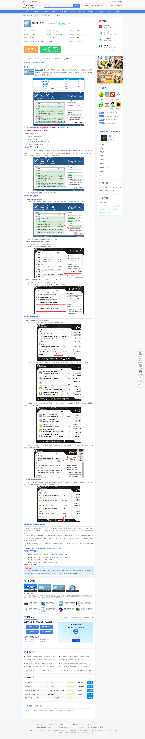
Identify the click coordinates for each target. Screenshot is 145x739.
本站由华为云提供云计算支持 (85, 732)
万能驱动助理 (36, 62)
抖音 (112, 5)
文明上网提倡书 (63, 727)
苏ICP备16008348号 (70, 730)
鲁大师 (105, 119)
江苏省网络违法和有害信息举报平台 (97, 727)
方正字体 (110, 119)
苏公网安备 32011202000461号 (85, 730)
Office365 (93, 5)
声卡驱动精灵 (113, 209)
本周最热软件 (104, 132)
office (105, 123)
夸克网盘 (109, 123)
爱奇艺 (111, 116)
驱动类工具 (44, 62)
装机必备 (100, 11)
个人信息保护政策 (79, 727)
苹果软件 (54, 11)
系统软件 (72, 11)
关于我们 (51, 724)
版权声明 (63, 724)
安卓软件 (45, 11)
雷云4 (110, 136)
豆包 (115, 5)
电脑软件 (36, 11)
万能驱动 (35, 710)
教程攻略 (90, 11)
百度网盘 (32, 128)
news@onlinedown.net (71, 732)
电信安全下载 (33, 626)
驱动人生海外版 (104, 167)
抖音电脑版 (106, 116)
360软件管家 (107, 99)
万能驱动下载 (52, 710)
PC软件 (37, 15)
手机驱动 (112, 190)
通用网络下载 (30, 641)
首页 (26, 11)
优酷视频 (116, 116)
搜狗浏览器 (120, 5)
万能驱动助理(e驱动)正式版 (32, 690)
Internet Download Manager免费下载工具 (46, 88)
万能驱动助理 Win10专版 (31, 694)
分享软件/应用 (89, 617)
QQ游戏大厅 (113, 109)
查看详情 (90, 682)
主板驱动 (101, 190)
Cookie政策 (75, 724)
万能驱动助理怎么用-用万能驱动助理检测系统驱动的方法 (40, 660)
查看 (79, 81)
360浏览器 (100, 5)
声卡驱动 (112, 187)
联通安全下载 (47, 631)
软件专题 (81, 11)
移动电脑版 (63, 11)
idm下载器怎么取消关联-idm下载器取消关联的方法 (39, 670)
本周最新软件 (115, 132)
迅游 (116, 112)
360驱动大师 (45, 86)
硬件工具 (50, 15)
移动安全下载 (33, 631)
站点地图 (88, 724)
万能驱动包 (28, 710)
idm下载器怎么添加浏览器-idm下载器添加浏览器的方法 (40, 666)
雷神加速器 (106, 112)
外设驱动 (107, 190)
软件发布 (120, 1)
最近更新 (118, 11)
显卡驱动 (107, 187)
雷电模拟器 (118, 109)
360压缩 (114, 123)
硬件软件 (43, 15)
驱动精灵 (45, 84)
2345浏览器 (40, 362)
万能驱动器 (61, 710)
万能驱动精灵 (103, 212)
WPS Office (107, 5)
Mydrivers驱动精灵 (46, 81)
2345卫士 (115, 119)
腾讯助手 (112, 112)
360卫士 (101, 99)
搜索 (76, 6)
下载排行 (109, 11)
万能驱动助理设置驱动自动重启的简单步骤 (72, 660)
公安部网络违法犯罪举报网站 (44, 727)
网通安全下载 (47, 626)
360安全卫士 (87, 5)
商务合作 (39, 724)
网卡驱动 (118, 187)
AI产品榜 (113, 1)
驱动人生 (102, 163)
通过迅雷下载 (30, 639)
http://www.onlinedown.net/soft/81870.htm (48, 548)
